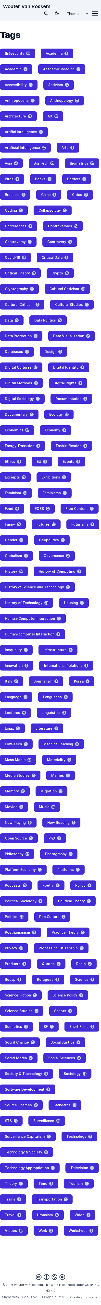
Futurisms (82, 524)
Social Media (18, 1058)
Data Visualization (71, 336)
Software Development (27, 1089)
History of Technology (26, 603)
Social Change (19, 1042)
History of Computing (59, 571)
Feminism (16, 493)
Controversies (63, 226)
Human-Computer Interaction (32, 618)
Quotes (51, 964)
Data (11, 320)
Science (84, 979)
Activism (58, 85)
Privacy (14, 948)
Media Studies (19, 775)
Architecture (18, 116)
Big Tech (44, 163)
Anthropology (64, 100)
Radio (83, 964)
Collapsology (51, 210)
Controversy (17, 242)
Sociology (75, 1074)
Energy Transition (22, 446)
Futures (46, 524)
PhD (54, 838)
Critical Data (54, 257)
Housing (73, 603)
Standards (64, 1105)
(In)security (17, 53)
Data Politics (47, 320)
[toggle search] (46, 13)
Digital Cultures (21, 367)
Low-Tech (15, 744)
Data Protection (20, 336)
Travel (12, 1215)
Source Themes (21, 1105)
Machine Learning (60, 744)
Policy (82, 885)
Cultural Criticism (67, 289)
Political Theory (73, 901)
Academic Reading (61, 69)
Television (81, 1168)
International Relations (65, 665)
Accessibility (18, 85)
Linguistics (53, 713)
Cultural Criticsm (21, 304)
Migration (51, 791)
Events (71, 461)
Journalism (45, 681)
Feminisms (54, 493)
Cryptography (19, 289)
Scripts (62, 1011)
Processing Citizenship (60, 948)
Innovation (16, 665)
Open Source (18, 838)
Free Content (78, 508)
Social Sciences (64, 1058)
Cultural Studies (71, 304)
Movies (13, 807)
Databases (16, 351)
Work (45, 1230)
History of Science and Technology (37, 587)
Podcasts (15, 885)
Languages (55, 697)
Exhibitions (53, 477)
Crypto (59, 273)
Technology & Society (26, 1152)
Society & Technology (26, 1074)
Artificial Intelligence (25, 147)
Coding (13, 210)
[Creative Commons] (50, 1277)
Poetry (50, 885)
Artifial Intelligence (23, 132)
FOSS (42, 508)
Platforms (67, 869)
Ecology (59, 414)
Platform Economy (22, 869)
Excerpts (15, 477)
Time (45, 1183)
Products (15, 964)
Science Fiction (20, 995)
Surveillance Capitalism (27, 1136)
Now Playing (18, 822)
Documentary (18, 414)
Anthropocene (19, 100)
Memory (14, 791)
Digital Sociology (21, 399)
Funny (12, 524)
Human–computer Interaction (32, 634)
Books (42, 179)
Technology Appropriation (29, 1168)
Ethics (12, 461)
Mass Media (18, 760)
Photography (58, 854)
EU (41, 461)
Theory (13, 1183)
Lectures (15, 713)
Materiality (58, 760)
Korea (81, 681)
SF (48, 1026)
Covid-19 (15, 257)
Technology (78, 1136)
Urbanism (47, 1215)
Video (82, 1215)
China (48, 195)
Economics (17, 430)
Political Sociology (23, 901)
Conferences (18, 226)
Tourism (78, 1183)
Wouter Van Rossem (26, 6)
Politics (14, 917)
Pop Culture (51, 917)
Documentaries (70, 399)
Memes (60, 775)
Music (47, 807)
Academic (15, 69)
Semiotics (16, 1026)
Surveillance (46, 1121)
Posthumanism (20, 932)
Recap (12, 979)
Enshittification (71, 446)
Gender (13, 540)
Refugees (47, 979)
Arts (67, 147)
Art (53, 116)
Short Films (81, 1026)
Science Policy (67, 995)
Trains (12, 1199)
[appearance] (57, 13)
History (14, 571)
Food (11, 508)
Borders (76, 179)
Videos (14, 1230)
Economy (55, 430)
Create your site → (83, 1297)
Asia (11, 163)
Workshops (80, 1230)
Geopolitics (51, 540)
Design (53, 351)
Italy (11, 681)
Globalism (16, 556)
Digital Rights (67, 383)
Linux (12, 728)
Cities (79, 195)
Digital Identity (68, 367)
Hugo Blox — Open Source (42, 1297)
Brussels (14, 195)
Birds (11, 179)
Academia (56, 53)
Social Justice (64, 1042)
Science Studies (21, 1011)
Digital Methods (21, 383)
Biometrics (82, 163)
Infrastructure (57, 650)
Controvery (59, 242)
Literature (46, 728)
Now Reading (60, 822)
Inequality (15, 650)
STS (11, 1121)
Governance (56, 556)
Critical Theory (20, 273)
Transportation (51, 1199)
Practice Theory (67, 932)
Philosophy (17, 854)
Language (15, 697)
